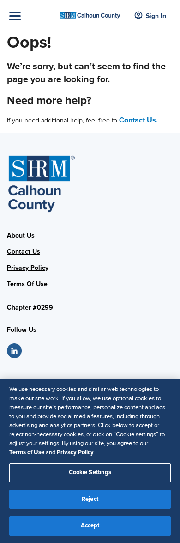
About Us (21, 235)
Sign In (156, 16)
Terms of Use (26, 452)
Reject (90, 499)
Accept (90, 525)
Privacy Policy (27, 268)
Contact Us (23, 252)
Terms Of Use (27, 284)
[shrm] (90, 12)
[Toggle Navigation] (32, 16)
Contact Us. (138, 120)
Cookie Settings (90, 472)
